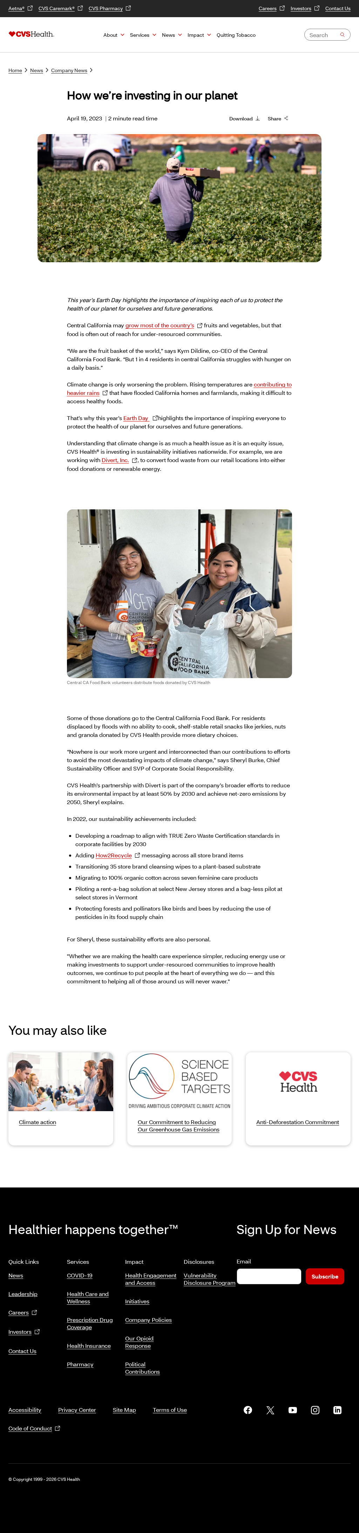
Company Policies (148, 1319)
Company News (69, 70)
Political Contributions (142, 1367)
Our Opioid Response (139, 1342)
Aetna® (16, 8)
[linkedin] (337, 1410)
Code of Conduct (30, 1428)
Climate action (37, 1122)
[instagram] (315, 1410)
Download (241, 118)
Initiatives (137, 1301)
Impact (196, 35)
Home (15, 70)
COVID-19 (80, 1275)
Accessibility (24, 1409)
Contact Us (338, 8)
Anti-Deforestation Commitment (297, 1122)
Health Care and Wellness (88, 1297)
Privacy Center (77, 1409)
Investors (301, 8)
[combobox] (327, 35)
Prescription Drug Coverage (90, 1323)
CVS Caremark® (57, 8)
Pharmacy (80, 1364)
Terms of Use (170, 1409)
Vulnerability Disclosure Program (210, 1278)
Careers (268, 8)
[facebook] (248, 1410)
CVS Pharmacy (106, 8)
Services (139, 35)
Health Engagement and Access (150, 1278)
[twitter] (270, 1410)
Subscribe (325, 1276)
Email (244, 1261)
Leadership (23, 1293)
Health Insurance (89, 1345)
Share (274, 118)
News (168, 35)
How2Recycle (114, 855)
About (110, 35)
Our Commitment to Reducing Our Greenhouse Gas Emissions (178, 1125)
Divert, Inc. (115, 460)
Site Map (124, 1409)
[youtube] (293, 1410)
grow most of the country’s (160, 325)
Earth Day (136, 417)
